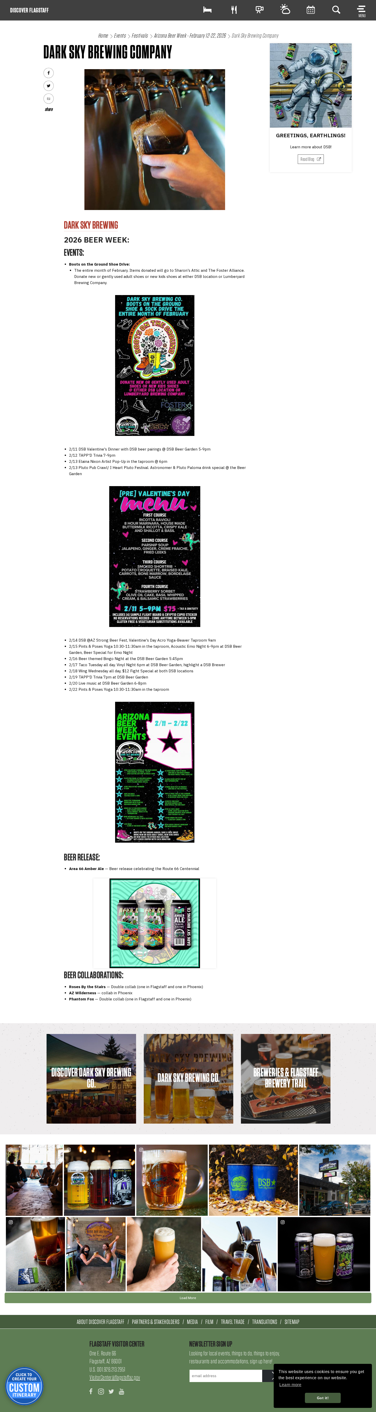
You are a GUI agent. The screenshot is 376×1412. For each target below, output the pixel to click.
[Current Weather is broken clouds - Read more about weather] (285, 9)
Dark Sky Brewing (91, 225)
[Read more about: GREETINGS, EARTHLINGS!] (311, 85)
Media (192, 1321)
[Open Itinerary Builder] (24, 1386)
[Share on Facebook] (48, 73)
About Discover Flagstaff (101, 1321)
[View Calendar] (311, 9)
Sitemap (292, 1321)
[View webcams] (260, 9)
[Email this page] (48, 98)
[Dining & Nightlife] (234, 9)
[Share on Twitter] (48, 86)
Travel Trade (233, 1321)
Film (209, 1321)
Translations (264, 1321)
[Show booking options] (207, 9)
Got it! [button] (323, 1398)
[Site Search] (336, 9)
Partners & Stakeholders (156, 1321)
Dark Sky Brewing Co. (189, 1077)
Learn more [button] (290, 1385)
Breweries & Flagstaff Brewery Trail (285, 1078)
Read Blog (308, 159)
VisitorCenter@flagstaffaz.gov (115, 1377)
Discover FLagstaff (29, 10)
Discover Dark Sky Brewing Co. (91, 1078)
